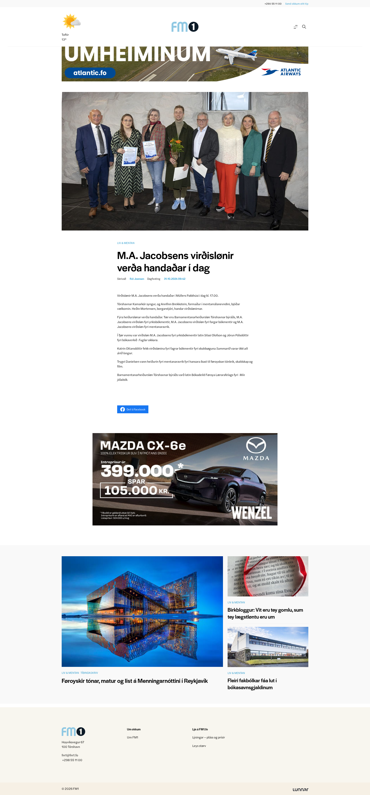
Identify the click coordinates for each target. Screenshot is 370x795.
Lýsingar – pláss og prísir (208, 737)
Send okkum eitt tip (296, 3)
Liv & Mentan (126, 243)
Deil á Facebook (136, 409)
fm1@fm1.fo (70, 755)
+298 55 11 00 (273, 3)
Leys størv (199, 745)
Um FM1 (132, 737)
